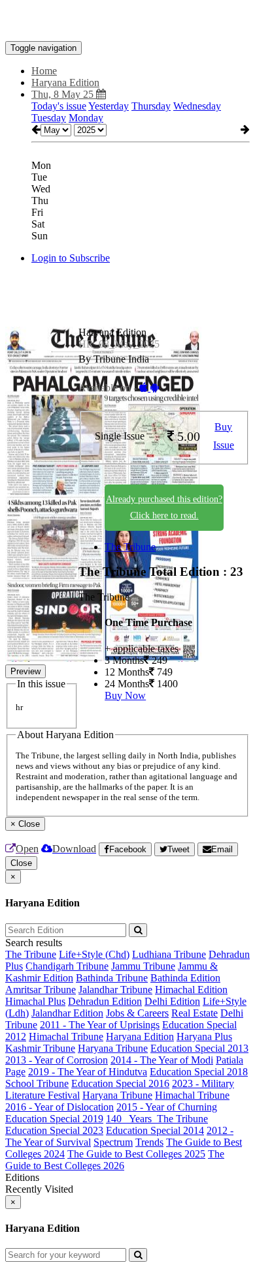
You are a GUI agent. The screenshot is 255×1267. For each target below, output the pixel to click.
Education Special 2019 (54, 1118)
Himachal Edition (191, 989)
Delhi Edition (172, 1001)
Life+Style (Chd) (94, 954)
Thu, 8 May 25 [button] (63, 94)
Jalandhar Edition (67, 1013)
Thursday (151, 106)
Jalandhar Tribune (115, 989)
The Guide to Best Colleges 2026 (114, 1159)
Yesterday (108, 106)
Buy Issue (223, 436)
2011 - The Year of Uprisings (100, 1024)
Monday (86, 117)
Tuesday (48, 117)
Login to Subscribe (70, 257)
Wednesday (197, 106)
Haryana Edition (140, 1036)
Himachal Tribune (66, 1036)
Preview (25, 671)
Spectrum (113, 1142)
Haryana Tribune (113, 1048)
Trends (149, 1142)
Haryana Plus (204, 1036)
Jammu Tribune (143, 966)
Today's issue (58, 106)
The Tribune (130, 546)
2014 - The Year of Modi (161, 1060)
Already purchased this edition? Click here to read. (164, 507)
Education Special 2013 (199, 1048)
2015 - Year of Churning (166, 1106)
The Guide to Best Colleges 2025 (136, 1153)
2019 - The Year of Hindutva (87, 1071)
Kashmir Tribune (40, 1048)
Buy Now (125, 695)
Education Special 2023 (54, 1130)
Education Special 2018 (199, 1071)
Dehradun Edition (105, 1001)
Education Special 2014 (155, 1130)
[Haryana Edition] (127, 21)
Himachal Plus (35, 1001)
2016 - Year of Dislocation (59, 1106)
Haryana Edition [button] (65, 82)
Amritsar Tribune (40, 989)
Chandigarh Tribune (67, 966)
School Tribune (37, 1083)
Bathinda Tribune (112, 977)
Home (44, 70)
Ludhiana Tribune (169, 954)
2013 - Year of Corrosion (56, 1060)
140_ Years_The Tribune (157, 1118)
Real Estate (194, 1013)
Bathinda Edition (185, 977)
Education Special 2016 (120, 1083)
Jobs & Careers (137, 1013)
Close (21, 863)
